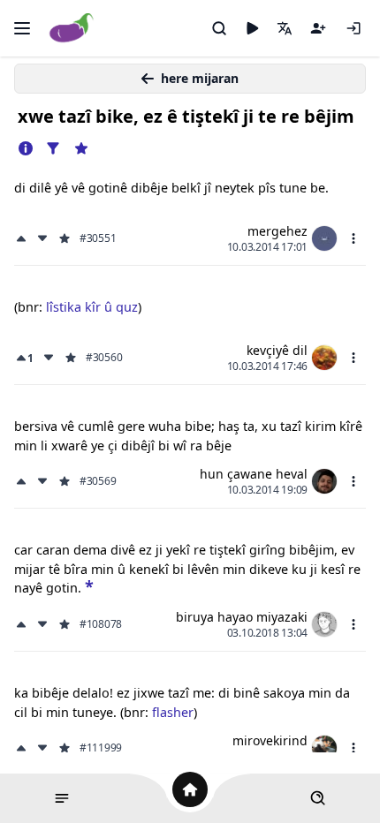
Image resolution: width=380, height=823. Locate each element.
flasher (173, 712)
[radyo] (252, 28)
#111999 (101, 748)
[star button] (89, 586)
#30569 (98, 481)
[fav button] (64, 238)
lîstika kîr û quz (92, 306)
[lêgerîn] (219, 28)
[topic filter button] (53, 148)
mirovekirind (270, 740)
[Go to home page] (72, 28)
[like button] (23, 238)
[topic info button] (26, 148)
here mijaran (200, 78)
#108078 (101, 624)
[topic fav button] (81, 148)
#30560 (104, 358)
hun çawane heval (254, 473)
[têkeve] (353, 28)
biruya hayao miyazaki (242, 616)
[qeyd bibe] (318, 28)
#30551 (98, 238)
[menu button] (353, 238)
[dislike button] (42, 238)
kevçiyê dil (277, 350)
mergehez (277, 231)
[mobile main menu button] (22, 28)
